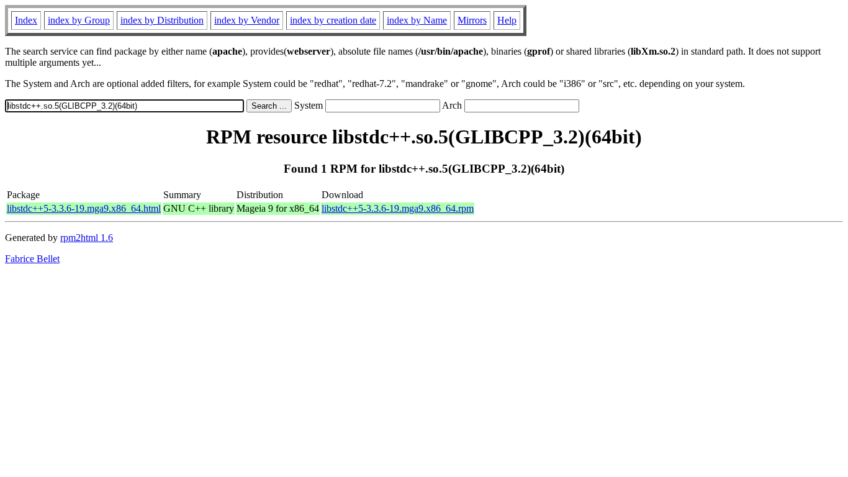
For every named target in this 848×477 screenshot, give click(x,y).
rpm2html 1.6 (86, 237)
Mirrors (472, 20)
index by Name (417, 20)
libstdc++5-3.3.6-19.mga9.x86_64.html (84, 208)
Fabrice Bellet (32, 258)
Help (506, 20)
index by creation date (333, 20)
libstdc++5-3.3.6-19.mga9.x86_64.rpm (398, 208)
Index (26, 20)
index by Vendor (246, 20)
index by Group (79, 20)
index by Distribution (162, 20)
